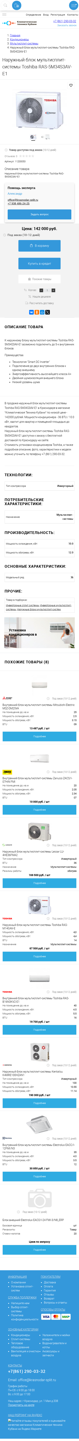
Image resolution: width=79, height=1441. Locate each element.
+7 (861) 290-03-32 (64, 21)
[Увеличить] (39, 110)
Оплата (48, 1286)
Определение (33, 14)
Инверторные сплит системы (22, 605)
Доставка (50, 1282)
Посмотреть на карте (21, 1405)
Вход (46, 14)
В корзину (42, 246)
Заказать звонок (67, 25)
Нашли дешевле (42, 296)
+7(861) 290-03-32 (26, 1371)
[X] (47, 312)
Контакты (72, 14)
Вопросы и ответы (55, 1302)
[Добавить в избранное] (70, 85)
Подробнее (39, 736)
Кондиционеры (20, 1335)
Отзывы (49, 1294)
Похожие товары (41, 279)
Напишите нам (20, 1303)
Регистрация (58, 14)
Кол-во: (32, 290)
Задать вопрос (39, 214)
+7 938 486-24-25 (19, 203)
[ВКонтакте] (31, 312)
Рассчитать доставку (42, 303)
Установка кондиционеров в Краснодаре (23, 632)
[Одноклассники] (37, 312)
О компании (18, 1282)
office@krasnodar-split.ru (23, 199)
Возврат (49, 1298)
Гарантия (50, 1290)
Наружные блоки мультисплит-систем (39, 609)
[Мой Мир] (42, 312)
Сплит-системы (20, 1339)
